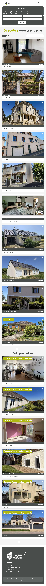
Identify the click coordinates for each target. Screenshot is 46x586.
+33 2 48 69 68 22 (11, 569)
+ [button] (1, 45)
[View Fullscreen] (2, 49)
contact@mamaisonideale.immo (14, 571)
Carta (9, 35)
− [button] (1, 46)
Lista (4, 35)
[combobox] (12, 16)
